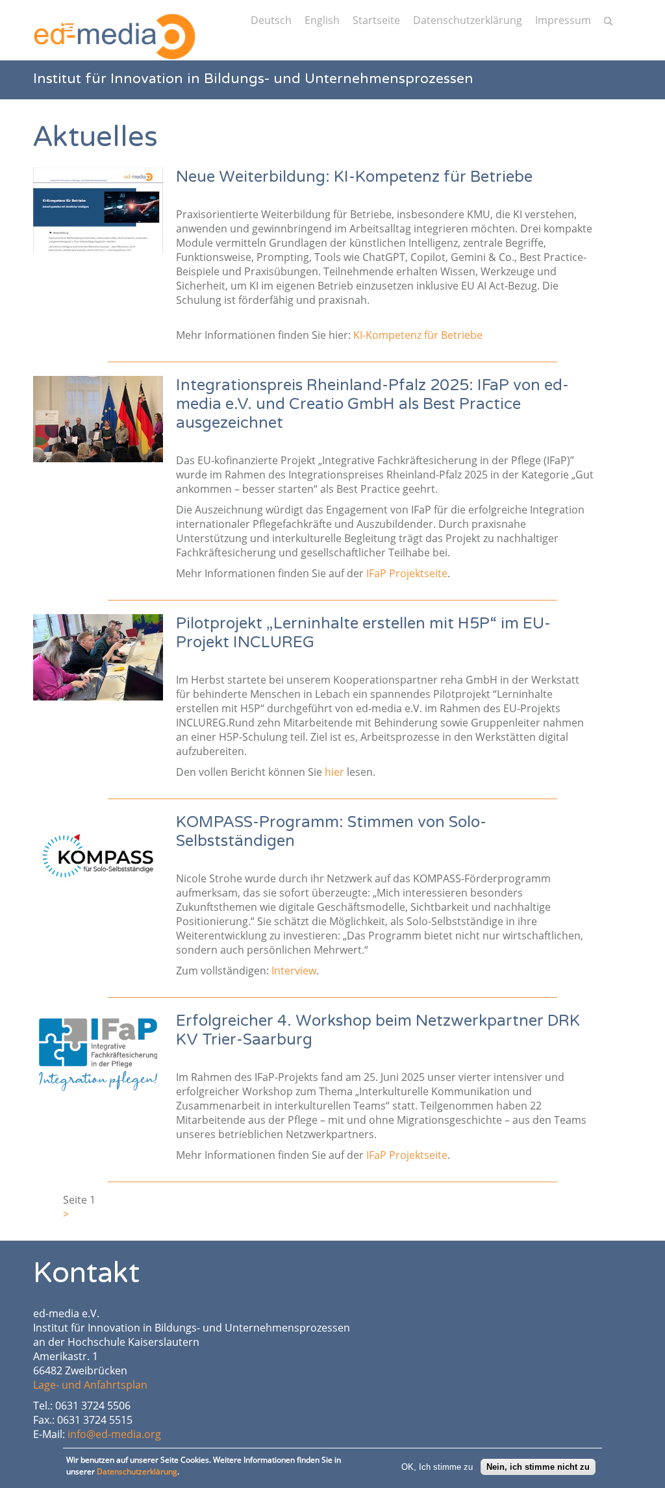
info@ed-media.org (114, 1434)
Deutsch (271, 20)
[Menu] (80, 19)
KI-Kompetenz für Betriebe (418, 335)
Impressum (563, 20)
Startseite (376, 20)
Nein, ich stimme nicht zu (538, 1467)
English (322, 20)
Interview (293, 970)
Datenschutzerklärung (467, 20)
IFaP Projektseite (406, 573)
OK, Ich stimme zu (437, 1467)
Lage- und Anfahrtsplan (90, 1385)
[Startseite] (114, 36)
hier (334, 772)
